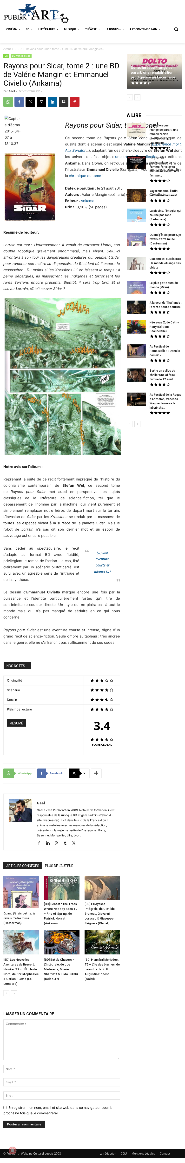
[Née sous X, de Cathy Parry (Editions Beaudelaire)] (136, 327)
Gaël (12, 91)
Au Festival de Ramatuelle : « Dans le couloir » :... (165, 351)
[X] (30, 102)
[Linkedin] (52, 102)
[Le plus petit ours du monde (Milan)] (136, 288)
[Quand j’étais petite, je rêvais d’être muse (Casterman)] (21, 893)
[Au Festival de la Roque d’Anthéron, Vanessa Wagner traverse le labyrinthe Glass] (136, 400)
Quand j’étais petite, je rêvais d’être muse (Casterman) (19, 918)
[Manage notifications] (12, 1150)
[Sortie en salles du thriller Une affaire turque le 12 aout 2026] (136, 375)
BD (20, 49)
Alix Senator (75, 150)
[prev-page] (6, 993)
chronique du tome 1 (86, 175)
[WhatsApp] (8, 102)
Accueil (8, 49)
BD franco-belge (21, 55)
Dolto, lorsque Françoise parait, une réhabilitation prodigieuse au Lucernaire (153, 72)
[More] (96, 773)
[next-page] (14, 993)
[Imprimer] (63, 102)
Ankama (87, 200)
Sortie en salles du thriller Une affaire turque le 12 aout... (162, 375)
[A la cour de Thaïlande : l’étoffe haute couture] (136, 308)
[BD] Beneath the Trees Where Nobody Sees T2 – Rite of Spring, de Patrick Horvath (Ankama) (60, 913)
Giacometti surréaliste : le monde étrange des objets (165, 263)
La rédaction (107, 1153)
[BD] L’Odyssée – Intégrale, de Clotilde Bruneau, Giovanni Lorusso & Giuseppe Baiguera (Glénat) (100, 913)
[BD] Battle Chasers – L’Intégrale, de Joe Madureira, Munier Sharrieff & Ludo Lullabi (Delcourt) (61, 969)
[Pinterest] (74, 102)
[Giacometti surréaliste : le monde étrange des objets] (136, 264)
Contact (165, 1153)
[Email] (41, 102)
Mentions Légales (143, 1153)
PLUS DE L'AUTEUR (59, 866)
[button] (176, 29)
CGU (124, 1153)
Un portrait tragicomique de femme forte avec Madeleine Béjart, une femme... (164, 167)
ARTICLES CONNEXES (22, 866)
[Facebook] (19, 102)
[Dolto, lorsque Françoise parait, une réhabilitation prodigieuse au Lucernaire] (136, 130)
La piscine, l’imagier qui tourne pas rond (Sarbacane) (165, 215)
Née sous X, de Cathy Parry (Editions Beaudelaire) (164, 327)
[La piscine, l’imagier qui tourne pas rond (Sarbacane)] (136, 215)
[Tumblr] (67, 843)
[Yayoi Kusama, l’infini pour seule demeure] (136, 196)
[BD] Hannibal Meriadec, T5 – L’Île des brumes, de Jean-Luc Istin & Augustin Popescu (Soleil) (102, 969)
